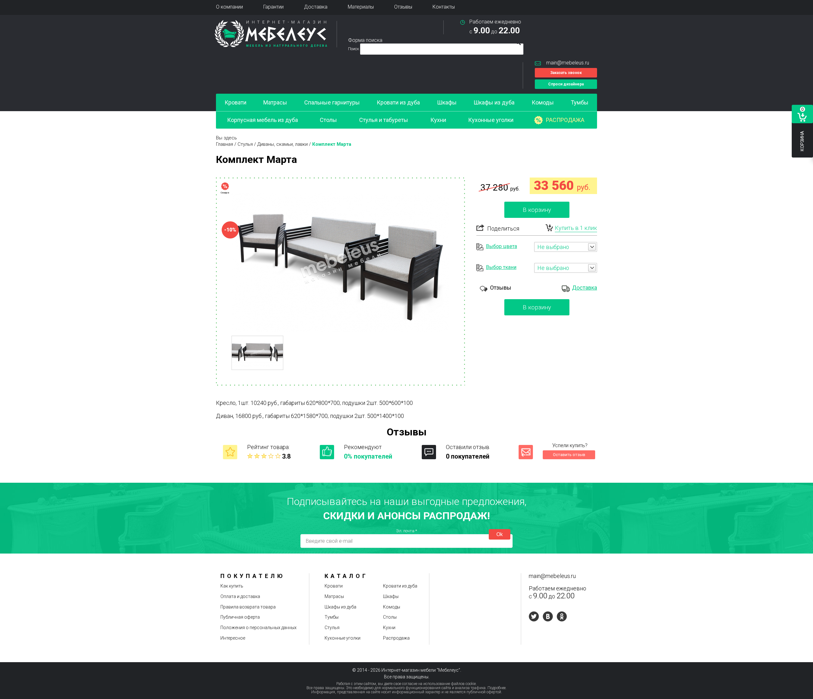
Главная (224, 144)
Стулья (245, 144)
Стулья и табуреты (383, 120)
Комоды (543, 102)
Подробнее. (497, 688)
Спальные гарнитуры (332, 102)
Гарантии (273, 7)
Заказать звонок (566, 73)
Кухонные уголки (491, 120)
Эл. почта (406, 530)
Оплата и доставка (240, 596)
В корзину (537, 209)
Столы (328, 120)
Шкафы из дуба (494, 102)
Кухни (438, 120)
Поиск (354, 48)
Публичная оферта (240, 617)
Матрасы (275, 102)
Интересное (232, 638)
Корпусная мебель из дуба (262, 120)
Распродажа (565, 120)
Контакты (444, 7)
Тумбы (579, 102)
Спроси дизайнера (566, 84)
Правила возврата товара (248, 606)
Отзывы (403, 7)
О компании (229, 7)
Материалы (361, 7)
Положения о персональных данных (258, 627)
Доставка (315, 7)
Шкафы (447, 102)
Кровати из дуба (398, 102)
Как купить (231, 585)
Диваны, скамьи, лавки (282, 144)
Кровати (235, 102)
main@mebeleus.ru (567, 63)
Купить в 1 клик (576, 228)
